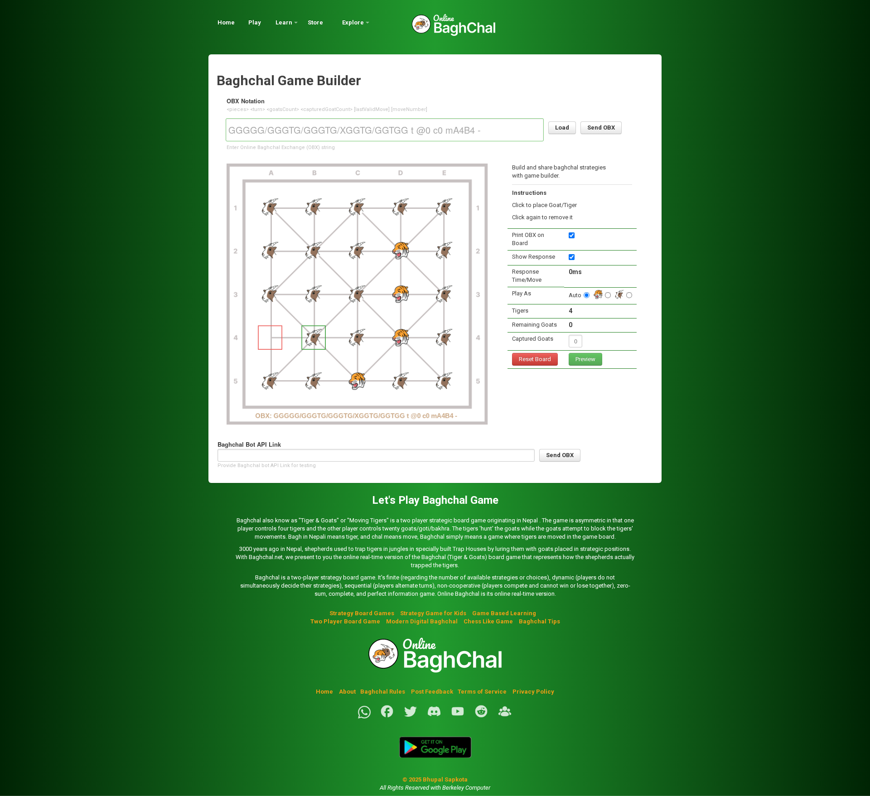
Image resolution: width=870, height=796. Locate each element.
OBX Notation (246, 100)
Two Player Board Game (345, 621)
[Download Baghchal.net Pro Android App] (435, 763)
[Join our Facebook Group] (505, 716)
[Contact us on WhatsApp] (364, 716)
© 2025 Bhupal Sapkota (435, 779)
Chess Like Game (488, 621)
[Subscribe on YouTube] (457, 716)
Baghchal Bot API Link (249, 444)
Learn (284, 22)
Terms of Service (483, 691)
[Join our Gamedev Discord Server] (434, 716)
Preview (585, 359)
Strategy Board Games (361, 613)
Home (226, 22)
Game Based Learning (504, 613)
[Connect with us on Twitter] (410, 716)
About (347, 691)
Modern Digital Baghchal (422, 621)
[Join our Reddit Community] (481, 716)
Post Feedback (432, 691)
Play (254, 22)
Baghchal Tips (539, 621)
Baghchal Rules (382, 691)
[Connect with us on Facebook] (387, 716)
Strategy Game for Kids (433, 613)
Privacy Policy (533, 691)
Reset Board (535, 359)
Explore (353, 22)
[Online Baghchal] (444, 28)
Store (315, 22)
